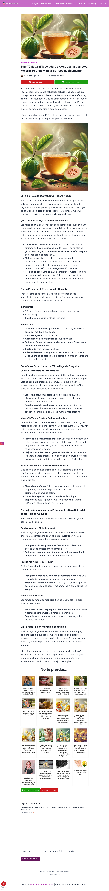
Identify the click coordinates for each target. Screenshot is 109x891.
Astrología (92, 3)
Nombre (27, 851)
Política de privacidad (62, 871)
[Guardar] (2, 443)
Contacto (43, 871)
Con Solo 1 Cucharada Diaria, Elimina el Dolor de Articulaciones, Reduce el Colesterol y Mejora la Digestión (63, 750)
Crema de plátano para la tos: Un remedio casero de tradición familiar (28, 691)
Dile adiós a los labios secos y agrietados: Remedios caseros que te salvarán (28, 780)
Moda (103, 3)
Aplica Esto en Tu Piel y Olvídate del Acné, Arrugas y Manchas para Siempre (46, 748)
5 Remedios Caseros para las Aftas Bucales (45, 690)
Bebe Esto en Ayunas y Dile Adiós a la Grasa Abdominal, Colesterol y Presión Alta (80, 719)
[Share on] (2, 447)
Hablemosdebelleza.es (41, 884)
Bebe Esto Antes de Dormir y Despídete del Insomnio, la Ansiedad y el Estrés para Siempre (80, 748)
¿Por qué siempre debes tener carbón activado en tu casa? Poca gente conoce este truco (63, 775)
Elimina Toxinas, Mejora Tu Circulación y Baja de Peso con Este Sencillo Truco (63, 718)
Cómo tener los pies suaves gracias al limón (80, 772)
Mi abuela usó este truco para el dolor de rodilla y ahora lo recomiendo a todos (80, 691)
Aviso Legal (50, 871)
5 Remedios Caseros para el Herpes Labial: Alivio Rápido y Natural (63, 691)
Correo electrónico (54, 851)
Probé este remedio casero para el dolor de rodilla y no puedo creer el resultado (45, 715)
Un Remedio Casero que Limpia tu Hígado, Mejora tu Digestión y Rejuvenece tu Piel (28, 748)
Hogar (35, 3)
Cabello (81, 3)
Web (71, 851)
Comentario (27, 812)
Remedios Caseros (65, 3)
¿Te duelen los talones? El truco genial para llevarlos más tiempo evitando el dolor (45, 775)
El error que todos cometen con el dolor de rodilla (28, 713)
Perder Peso (47, 3)
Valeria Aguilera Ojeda (35, 76)
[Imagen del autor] (22, 76)
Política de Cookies (54, 874)
